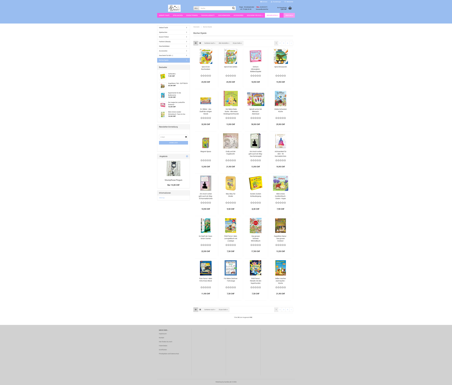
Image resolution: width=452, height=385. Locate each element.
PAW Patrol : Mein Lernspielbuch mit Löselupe (230, 238)
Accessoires (238, 15)
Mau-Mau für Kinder (230, 195)
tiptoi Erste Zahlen (230, 67)
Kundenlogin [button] (276, 2)
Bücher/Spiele (272, 15)
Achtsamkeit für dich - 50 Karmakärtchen (280, 154)
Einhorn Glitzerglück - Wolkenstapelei (255, 69)
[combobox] (210, 43)
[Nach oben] (445, 381)
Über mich (289, 15)
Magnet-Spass (205, 151)
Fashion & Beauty (208, 15)
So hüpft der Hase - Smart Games (206, 237)
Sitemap (162, 198)
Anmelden (173, 143)
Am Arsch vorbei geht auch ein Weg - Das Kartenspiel (256, 154)
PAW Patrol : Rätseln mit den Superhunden (255, 281)
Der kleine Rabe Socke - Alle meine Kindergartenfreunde (231, 111)
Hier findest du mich (165, 342)
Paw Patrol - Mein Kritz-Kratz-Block (205, 280)
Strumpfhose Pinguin (173, 180)
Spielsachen (178, 15)
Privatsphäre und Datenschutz (169, 354)
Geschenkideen (224, 15)
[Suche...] (233, 8)
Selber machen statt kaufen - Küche (280, 281)
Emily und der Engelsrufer (231, 153)
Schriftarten (163, 350)
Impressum (163, 334)
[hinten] (173, 168)
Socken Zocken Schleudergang (255, 195)
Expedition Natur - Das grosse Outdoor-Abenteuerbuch (280, 238)
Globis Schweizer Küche (280, 110)
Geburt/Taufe (164, 15)
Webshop (219, 382)
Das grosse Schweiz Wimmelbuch (255, 238)
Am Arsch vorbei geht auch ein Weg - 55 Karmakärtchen (206, 196)
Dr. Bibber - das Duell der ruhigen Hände (206, 111)
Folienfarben (163, 346)
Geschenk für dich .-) (255, 15)
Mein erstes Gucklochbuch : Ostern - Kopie (280, 196)
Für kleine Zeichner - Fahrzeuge (230, 280)
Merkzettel (289, 2)
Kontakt (161, 338)
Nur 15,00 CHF (173, 185)
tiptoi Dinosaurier (280, 67)
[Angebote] (187, 156)
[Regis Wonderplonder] (174, 8)
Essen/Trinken (192, 15)
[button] (264, 2)
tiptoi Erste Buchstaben (205, 68)
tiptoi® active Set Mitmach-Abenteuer (255, 111)
